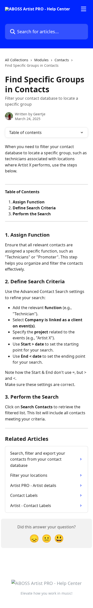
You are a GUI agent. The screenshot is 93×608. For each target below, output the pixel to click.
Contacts (62, 60)
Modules (41, 60)
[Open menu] (83, 9)
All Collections (16, 60)
